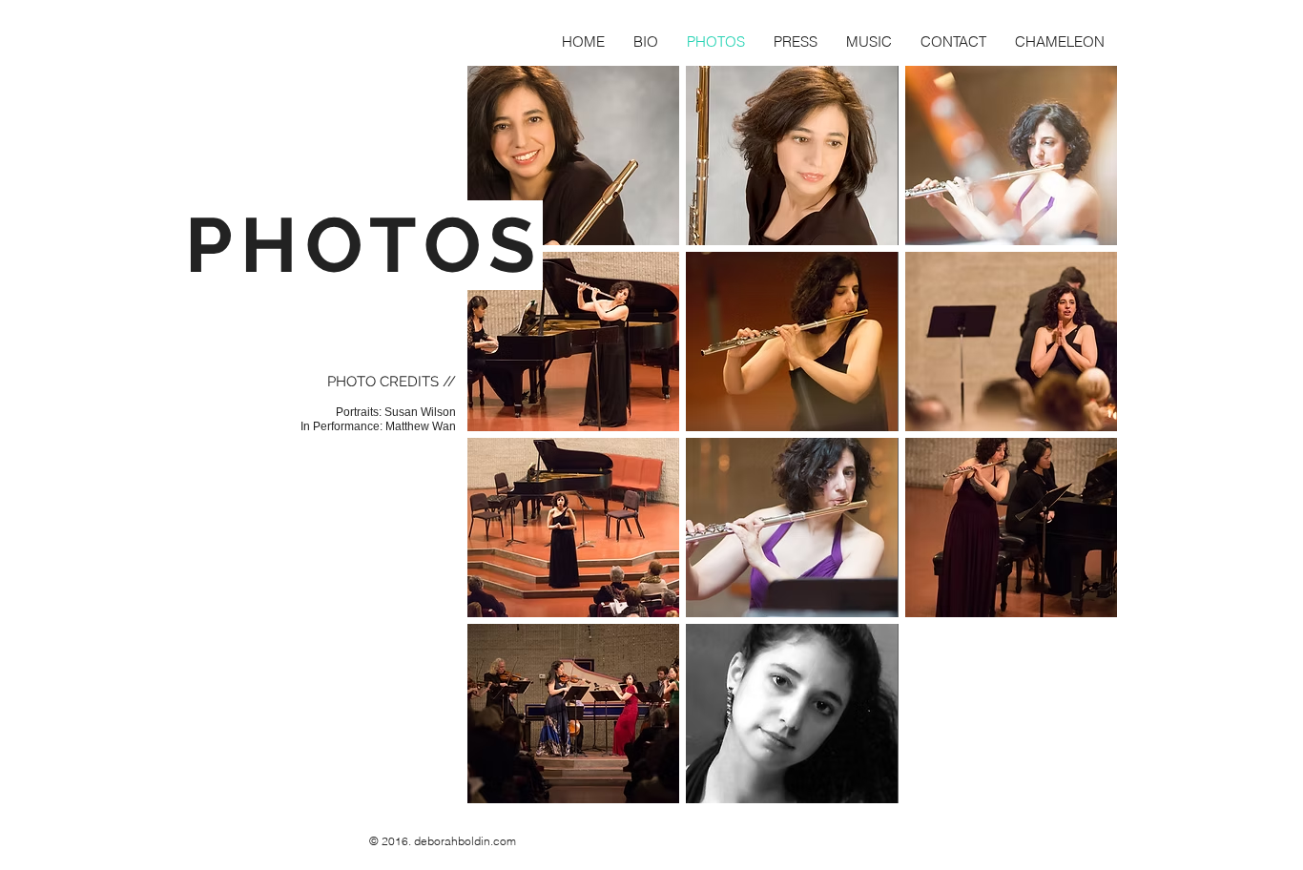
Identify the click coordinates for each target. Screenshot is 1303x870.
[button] (573, 155)
